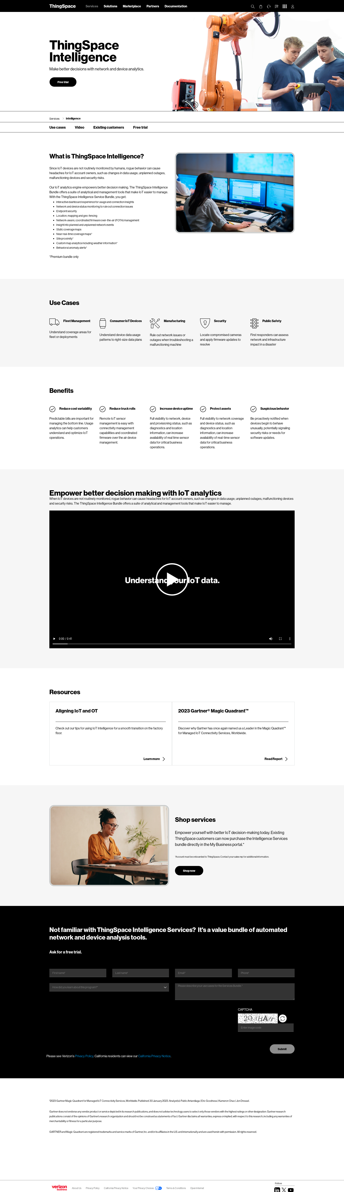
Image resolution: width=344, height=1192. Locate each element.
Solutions (110, 6)
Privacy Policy (84, 1056)
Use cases (57, 127)
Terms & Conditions (176, 1188)
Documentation (176, 6)
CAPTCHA (245, 1009)
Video (79, 127)
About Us (76, 1188)
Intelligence (73, 118)
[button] (277, 7)
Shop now (189, 870)
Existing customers (108, 127)
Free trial (63, 82)
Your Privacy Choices (143, 1188)
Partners (153, 6)
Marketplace (132, 6)
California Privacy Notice (154, 1056)
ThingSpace (62, 6)
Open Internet (197, 1188)
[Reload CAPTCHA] (283, 1018)
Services (92, 6)
